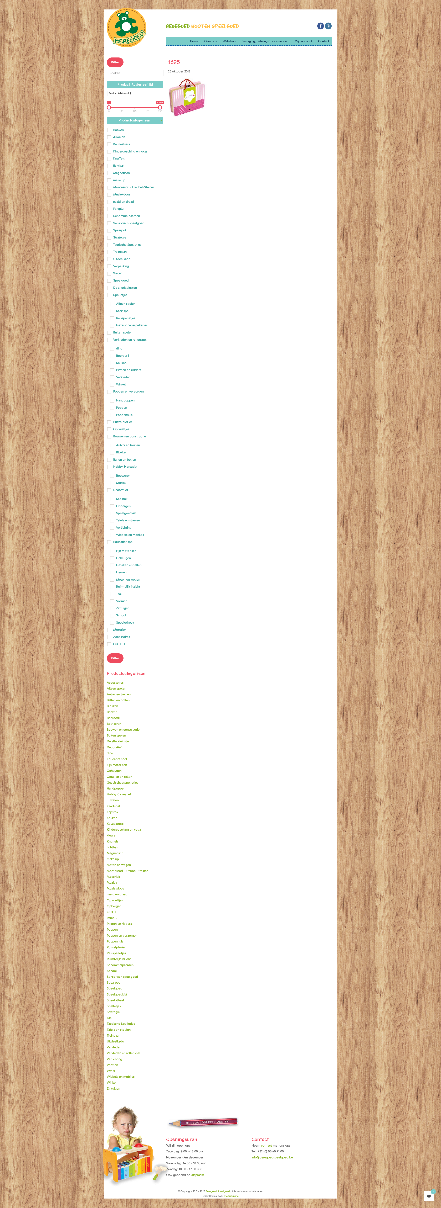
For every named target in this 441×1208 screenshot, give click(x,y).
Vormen (121, 601)
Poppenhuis (124, 415)
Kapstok (121, 499)
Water (117, 273)
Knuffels (119, 158)
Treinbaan (120, 252)
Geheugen (123, 558)
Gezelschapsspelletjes (131, 325)
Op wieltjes (121, 429)
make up (119, 180)
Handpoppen (125, 400)
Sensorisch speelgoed (128, 223)
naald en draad (123, 202)
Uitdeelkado (121, 259)
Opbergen (123, 506)
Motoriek (119, 630)
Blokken (121, 452)
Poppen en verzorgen (128, 391)
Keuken (121, 363)
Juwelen (119, 137)
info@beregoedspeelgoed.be (272, 1157)
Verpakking (121, 266)
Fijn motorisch (126, 551)
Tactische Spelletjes (127, 245)
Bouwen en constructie (129, 436)
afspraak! (197, 1175)
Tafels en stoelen (128, 520)
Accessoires (121, 637)
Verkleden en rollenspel (130, 340)
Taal (119, 594)
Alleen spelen (125, 304)
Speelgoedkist (126, 513)
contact (267, 1145)
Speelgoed (121, 280)
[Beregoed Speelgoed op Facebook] (320, 26)
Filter (115, 62)
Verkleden (123, 377)
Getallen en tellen (128, 565)
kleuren (121, 572)
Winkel (121, 384)
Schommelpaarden (126, 216)
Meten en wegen (128, 579)
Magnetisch (121, 173)
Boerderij (122, 356)
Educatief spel (123, 542)
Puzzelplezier (122, 422)
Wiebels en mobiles (130, 535)
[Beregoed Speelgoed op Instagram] (328, 26)
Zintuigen (122, 608)
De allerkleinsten (125, 288)
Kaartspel (122, 311)
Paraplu (118, 209)
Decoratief (120, 490)
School (121, 615)
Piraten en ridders (128, 370)
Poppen (121, 408)
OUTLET (119, 644)
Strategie (119, 237)
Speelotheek (125, 622)
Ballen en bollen (124, 460)
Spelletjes (120, 295)
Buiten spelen (122, 332)
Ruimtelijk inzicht (128, 587)
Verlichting (123, 527)
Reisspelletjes (125, 318)
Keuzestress (121, 144)
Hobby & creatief (125, 467)
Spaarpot (119, 230)
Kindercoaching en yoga (130, 151)
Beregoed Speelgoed (218, 1191)
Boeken (118, 130)
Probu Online (231, 1196)
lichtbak (118, 166)
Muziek (121, 483)
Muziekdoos (121, 194)
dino (119, 348)
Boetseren (123, 476)
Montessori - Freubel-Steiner (133, 187)
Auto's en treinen (128, 445)
